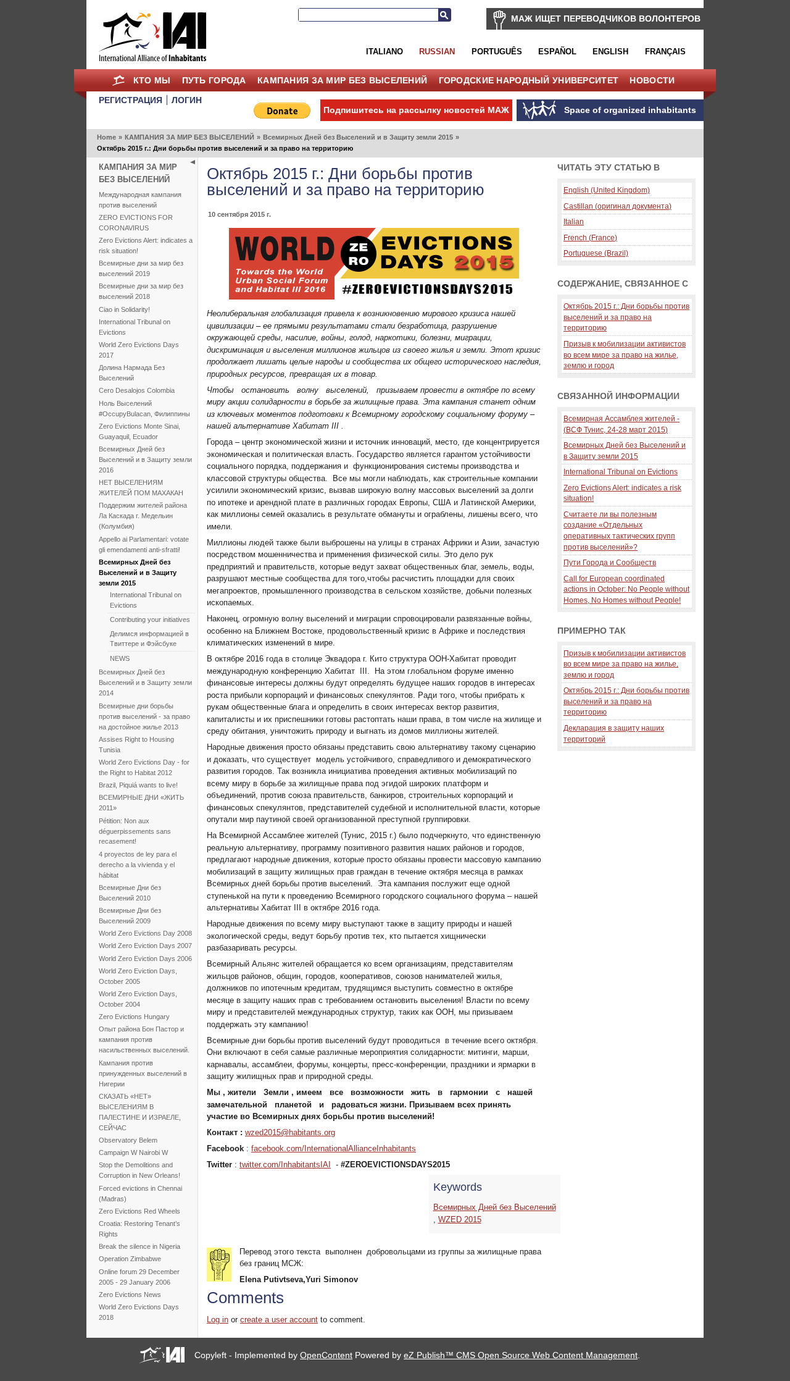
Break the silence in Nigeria (139, 1246)
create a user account (279, 1319)
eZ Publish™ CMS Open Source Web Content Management (521, 1355)
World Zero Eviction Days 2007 (145, 945)
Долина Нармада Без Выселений (132, 373)
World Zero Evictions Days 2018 (139, 1312)
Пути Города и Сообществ (609, 562)
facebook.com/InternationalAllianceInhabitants (333, 1148)
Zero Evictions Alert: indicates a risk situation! (146, 245)
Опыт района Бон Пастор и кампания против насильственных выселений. (144, 1039)
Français (665, 51)
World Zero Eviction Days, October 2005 (138, 976)
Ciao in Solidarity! (124, 309)
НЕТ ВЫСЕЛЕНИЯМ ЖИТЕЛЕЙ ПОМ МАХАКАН (141, 488)
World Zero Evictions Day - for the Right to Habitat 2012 (144, 767)
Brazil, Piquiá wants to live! (138, 785)
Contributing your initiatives (150, 619)
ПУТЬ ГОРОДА (214, 80)
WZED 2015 (459, 1219)
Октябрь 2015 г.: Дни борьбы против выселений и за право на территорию (626, 317)
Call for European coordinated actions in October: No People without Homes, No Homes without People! (626, 589)
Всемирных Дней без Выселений (494, 1207)
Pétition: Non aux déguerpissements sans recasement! (135, 831)
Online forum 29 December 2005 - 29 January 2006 (139, 1277)
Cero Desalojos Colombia (137, 390)
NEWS (120, 658)
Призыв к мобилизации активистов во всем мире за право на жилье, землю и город (624, 354)
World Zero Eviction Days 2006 (145, 958)
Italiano (384, 51)
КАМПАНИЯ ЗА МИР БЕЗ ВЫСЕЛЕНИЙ (342, 80)
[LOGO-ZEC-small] (374, 296)
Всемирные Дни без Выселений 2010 (130, 893)
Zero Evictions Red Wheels (139, 1211)
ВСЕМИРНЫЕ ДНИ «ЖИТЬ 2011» (141, 803)
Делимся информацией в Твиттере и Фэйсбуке (149, 639)
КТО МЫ (152, 80)
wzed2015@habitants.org (290, 1132)
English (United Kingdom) (606, 190)
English (610, 51)
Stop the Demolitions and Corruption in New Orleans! (139, 1170)
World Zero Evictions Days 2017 (139, 350)
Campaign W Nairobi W (133, 1152)
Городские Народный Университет (529, 80)
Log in (217, 1319)
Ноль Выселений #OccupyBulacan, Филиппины (144, 409)
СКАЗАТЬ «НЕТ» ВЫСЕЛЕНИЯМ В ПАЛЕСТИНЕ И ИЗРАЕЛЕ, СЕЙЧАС (140, 1112)
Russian (437, 51)
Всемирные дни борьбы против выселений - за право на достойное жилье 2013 (144, 716)
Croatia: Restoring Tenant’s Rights (139, 1229)
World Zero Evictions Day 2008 (145, 933)
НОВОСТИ (652, 80)
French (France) (590, 237)
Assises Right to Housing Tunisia (136, 744)
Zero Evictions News (130, 1294)
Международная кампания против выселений (140, 200)
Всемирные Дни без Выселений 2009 (130, 916)
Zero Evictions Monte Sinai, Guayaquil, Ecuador (139, 431)
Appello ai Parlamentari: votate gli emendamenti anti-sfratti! (144, 544)
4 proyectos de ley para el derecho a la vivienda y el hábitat (138, 864)
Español (557, 51)
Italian (573, 221)
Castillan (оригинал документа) (617, 206)
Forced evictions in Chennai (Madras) (140, 1194)
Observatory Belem (128, 1140)
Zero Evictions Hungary (134, 1016)
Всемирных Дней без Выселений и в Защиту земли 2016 (145, 459)
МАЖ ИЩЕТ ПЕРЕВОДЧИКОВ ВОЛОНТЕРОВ (606, 18)
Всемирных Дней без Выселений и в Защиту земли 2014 (145, 682)
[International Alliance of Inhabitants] (152, 36)
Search (444, 15)
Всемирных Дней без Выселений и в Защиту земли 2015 (358, 137)
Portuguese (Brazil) (595, 253)
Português (497, 51)
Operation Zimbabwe (130, 1258)
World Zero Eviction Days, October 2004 (138, 999)
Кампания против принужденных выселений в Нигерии (143, 1073)
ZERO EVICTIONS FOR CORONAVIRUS (136, 223)
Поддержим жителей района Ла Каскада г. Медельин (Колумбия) (143, 516)
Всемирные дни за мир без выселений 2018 (141, 291)
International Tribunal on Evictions (134, 327)
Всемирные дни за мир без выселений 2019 (141, 268)
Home (118, 80)
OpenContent (326, 1355)
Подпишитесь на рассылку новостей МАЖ (416, 110)
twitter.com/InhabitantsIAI (285, 1164)
